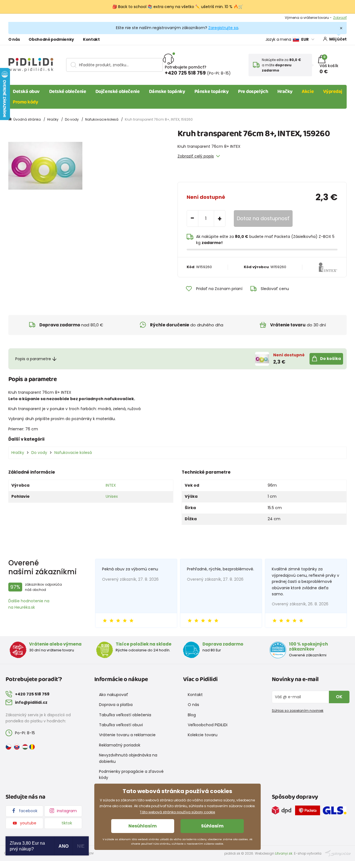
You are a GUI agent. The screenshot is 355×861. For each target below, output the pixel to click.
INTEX (111, 485)
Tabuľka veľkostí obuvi (121, 725)
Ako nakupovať (113, 694)
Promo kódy (25, 102)
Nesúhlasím (142, 826)
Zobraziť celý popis (196, 156)
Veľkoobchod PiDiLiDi (207, 725)
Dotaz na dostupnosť (263, 218)
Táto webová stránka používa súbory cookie (177, 812)
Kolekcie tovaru (202, 735)
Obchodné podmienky (51, 39)
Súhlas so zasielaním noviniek (297, 710)
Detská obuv (26, 91)
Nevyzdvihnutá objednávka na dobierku (128, 758)
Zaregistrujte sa (223, 28)
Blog (192, 715)
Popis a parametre (33, 359)
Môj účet (338, 39)
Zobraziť (340, 17)
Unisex (112, 496)
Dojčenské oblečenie (117, 91)
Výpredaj (332, 91)
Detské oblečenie (67, 91)
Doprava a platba (116, 704)
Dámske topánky (167, 91)
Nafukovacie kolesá (101, 119)
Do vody (72, 119)
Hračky (285, 91)
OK (339, 697)
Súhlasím (212, 826)
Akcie (308, 91)
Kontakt (91, 39)
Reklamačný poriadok (119, 745)
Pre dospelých (253, 91)
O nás (14, 39)
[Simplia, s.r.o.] (338, 853)
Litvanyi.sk (283, 853)
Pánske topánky (211, 91)
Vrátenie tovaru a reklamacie (127, 735)
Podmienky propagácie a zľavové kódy (131, 774)
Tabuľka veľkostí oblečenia (125, 715)
